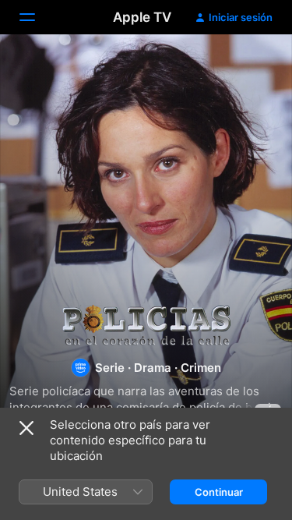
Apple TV (142, 17)
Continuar (219, 492)
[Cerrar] (26, 428)
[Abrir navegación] (36, 17)
